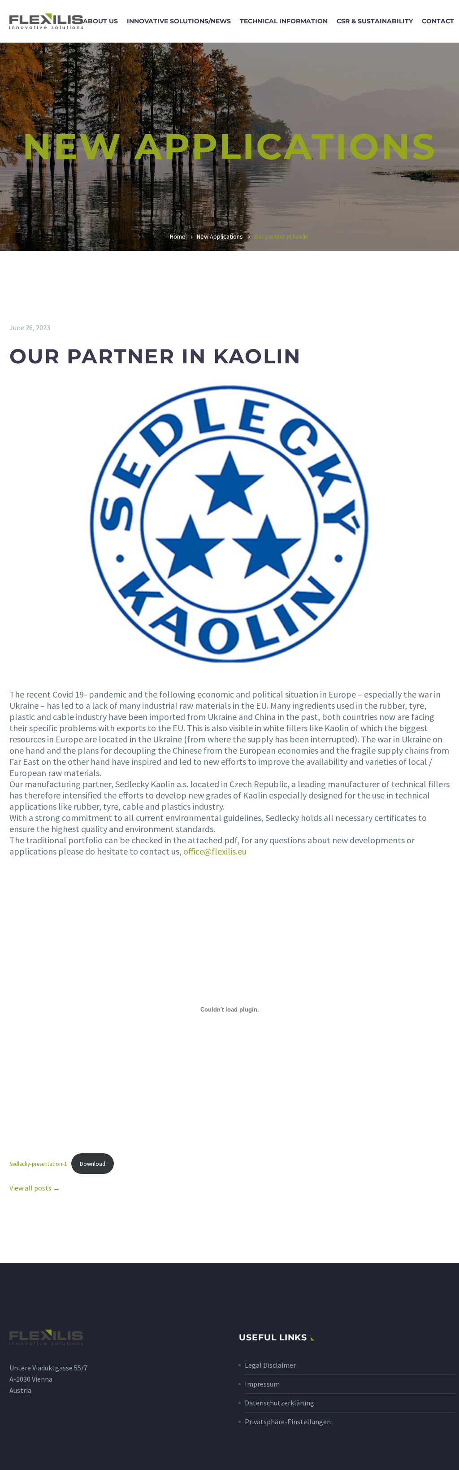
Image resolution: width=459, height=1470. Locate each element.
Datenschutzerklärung (279, 1402)
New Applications (220, 236)
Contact (438, 21)
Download (92, 1163)
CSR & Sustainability (375, 21)
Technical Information (284, 21)
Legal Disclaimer (270, 1365)
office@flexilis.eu (215, 851)
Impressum (262, 1383)
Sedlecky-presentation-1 (38, 1163)
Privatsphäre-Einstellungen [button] (288, 1421)
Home (178, 236)
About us (100, 21)
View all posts (30, 1187)
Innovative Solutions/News (179, 21)
